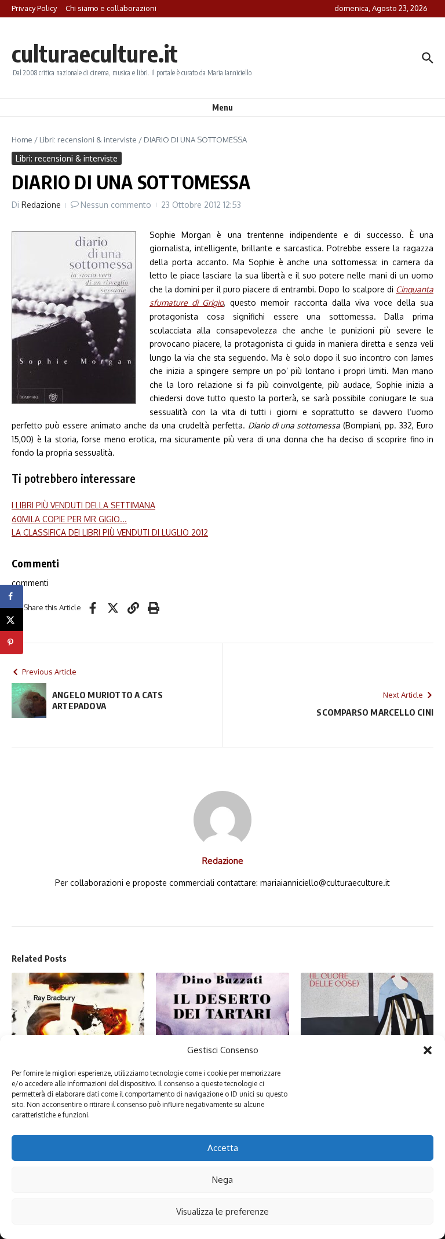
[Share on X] (11, 619)
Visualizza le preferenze (222, 1211)
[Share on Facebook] (11, 596)
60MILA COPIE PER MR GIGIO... (69, 519)
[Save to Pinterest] (11, 642)
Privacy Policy (34, 8)
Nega (222, 1179)
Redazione (41, 205)
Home (22, 139)
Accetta (222, 1147)
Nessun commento (116, 205)
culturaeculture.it (95, 53)
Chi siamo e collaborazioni (110, 8)
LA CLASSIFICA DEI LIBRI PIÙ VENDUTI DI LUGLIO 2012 (110, 532)
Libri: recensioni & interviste (88, 139)
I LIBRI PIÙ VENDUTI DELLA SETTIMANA (83, 505)
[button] (427, 1050)
